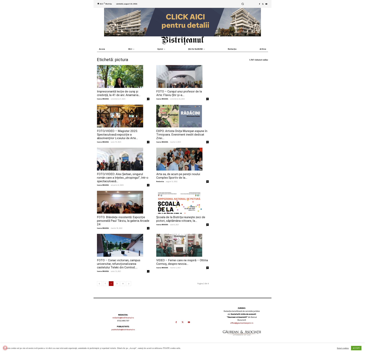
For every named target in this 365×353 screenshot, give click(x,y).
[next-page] (128, 283)
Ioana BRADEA (103, 99)
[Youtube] (266, 4)
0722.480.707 (123, 321)
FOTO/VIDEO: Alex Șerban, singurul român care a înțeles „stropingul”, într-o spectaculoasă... (122, 177)
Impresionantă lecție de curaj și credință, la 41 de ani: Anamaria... (118, 93)
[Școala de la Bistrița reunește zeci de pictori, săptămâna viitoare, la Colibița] (182, 202)
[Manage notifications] (5, 348)
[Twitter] (263, 4)
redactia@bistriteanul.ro (123, 318)
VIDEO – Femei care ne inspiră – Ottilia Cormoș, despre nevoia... (182, 262)
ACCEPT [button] (356, 348)
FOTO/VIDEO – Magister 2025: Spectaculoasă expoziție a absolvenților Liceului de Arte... (117, 134)
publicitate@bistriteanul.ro (123, 329)
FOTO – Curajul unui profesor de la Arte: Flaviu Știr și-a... (179, 93)
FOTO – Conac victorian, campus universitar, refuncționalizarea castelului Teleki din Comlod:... (118, 264)
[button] (242, 4)
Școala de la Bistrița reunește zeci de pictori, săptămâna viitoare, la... (180, 218)
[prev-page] (99, 283)
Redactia (160, 181)
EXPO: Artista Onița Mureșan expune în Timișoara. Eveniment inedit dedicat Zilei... (181, 134)
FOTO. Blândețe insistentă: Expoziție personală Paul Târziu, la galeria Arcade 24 (123, 220)
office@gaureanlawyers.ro (241, 323)
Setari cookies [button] (343, 348)
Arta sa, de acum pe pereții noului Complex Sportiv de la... (178, 175)
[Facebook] (259, 4)
